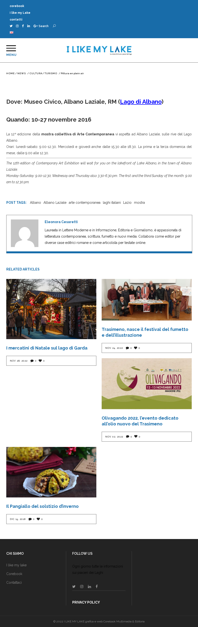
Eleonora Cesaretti (61, 222)
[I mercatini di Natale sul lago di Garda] (51, 309)
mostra (139, 202)
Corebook (14, 574)
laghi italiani (112, 202)
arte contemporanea (84, 202)
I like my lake (16, 565)
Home (10, 73)
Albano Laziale (54, 202)
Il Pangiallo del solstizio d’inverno (42, 506)
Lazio (127, 202)
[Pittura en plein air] (24, 233)
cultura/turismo (43, 73)
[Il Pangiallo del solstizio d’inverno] (51, 472)
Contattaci (14, 582)
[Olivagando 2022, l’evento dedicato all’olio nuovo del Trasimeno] (147, 383)
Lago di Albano (141, 101)
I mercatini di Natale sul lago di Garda (46, 347)
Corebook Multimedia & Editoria (124, 621)
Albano (35, 202)
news (21, 73)
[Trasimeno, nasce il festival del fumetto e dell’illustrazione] (147, 300)
